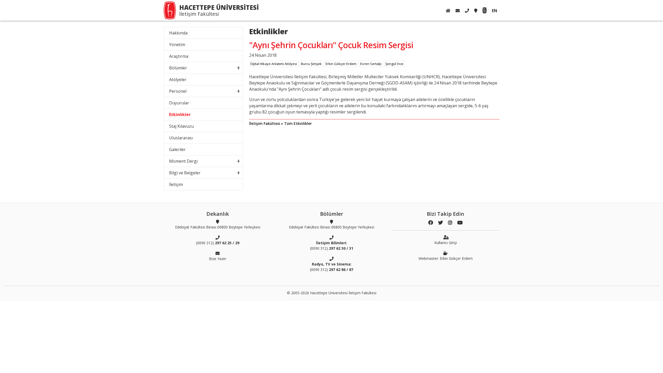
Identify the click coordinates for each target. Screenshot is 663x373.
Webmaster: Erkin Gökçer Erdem (446, 258)
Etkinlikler (180, 114)
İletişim (176, 184)
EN (494, 10)
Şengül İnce (394, 63)
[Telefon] (467, 11)
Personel (177, 91)
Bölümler (178, 68)
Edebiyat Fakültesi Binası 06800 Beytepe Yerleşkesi (217, 227)
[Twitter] (440, 222)
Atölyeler (177, 79)
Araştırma (178, 56)
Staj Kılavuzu (181, 126)
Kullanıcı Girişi (445, 242)
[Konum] (475, 11)
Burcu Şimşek (311, 63)
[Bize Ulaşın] (457, 11)
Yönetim (177, 44)
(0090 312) (217, 242)
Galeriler (177, 149)
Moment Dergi (183, 161)
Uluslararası (181, 138)
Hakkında (178, 33)
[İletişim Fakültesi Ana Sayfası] (448, 11)
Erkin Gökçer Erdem (341, 63)
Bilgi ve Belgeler (184, 173)
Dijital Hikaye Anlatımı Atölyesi (273, 63)
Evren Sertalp (370, 63)
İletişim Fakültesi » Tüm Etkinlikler (280, 123)
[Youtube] (460, 222)
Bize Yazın (217, 258)
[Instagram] (450, 222)
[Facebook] (430, 222)
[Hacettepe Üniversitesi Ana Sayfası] (484, 10)
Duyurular (179, 103)
